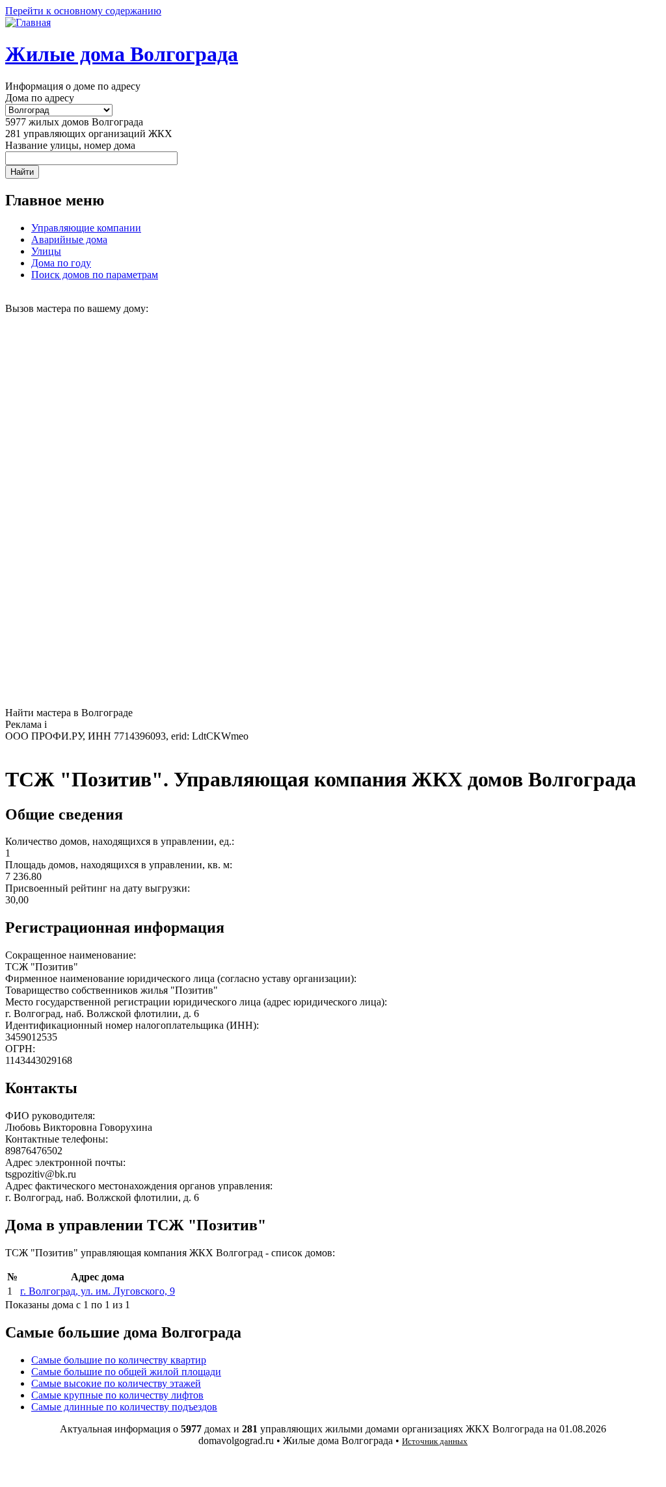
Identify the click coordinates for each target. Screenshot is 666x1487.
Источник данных (435, 1441)
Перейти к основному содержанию (83, 10)
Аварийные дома (69, 239)
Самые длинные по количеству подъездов (124, 1406)
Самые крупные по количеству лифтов (117, 1395)
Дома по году (61, 262)
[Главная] (28, 22)
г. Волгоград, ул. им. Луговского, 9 (97, 1291)
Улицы (46, 251)
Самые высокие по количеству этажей (116, 1383)
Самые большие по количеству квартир (118, 1359)
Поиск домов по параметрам (94, 274)
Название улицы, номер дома (70, 145)
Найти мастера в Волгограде (69, 712)
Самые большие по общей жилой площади (126, 1371)
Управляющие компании (86, 227)
